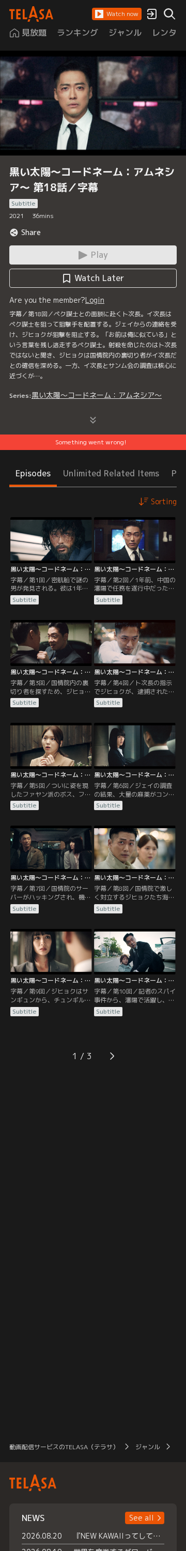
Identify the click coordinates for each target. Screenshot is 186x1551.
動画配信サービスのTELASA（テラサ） (64, 1447)
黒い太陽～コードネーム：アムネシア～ (97, 395)
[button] (117, 14)
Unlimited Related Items (111, 473)
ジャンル (147, 1447)
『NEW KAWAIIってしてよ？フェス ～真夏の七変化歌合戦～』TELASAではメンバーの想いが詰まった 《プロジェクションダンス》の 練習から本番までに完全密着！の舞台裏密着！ (118, 1536)
